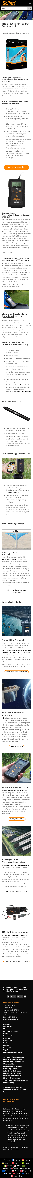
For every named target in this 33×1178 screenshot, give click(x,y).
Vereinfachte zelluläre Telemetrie (16, 672)
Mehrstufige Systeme (10, 1069)
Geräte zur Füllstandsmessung (13, 1057)
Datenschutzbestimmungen (12, 1052)
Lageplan (6, 1050)
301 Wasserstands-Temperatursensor (16, 865)
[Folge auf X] (21, 996)
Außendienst (7, 1026)
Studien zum (15, 437)
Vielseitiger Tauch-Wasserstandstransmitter (14, 860)
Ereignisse (6, 1038)
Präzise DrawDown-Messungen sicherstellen (16, 591)
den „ (21, 385)
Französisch (7, 1047)
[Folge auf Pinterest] (14, 996)
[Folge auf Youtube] (25, 996)
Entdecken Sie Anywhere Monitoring (13, 713)
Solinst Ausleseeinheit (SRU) (15, 787)
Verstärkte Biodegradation (12, 1076)
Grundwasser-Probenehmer (12, 1066)
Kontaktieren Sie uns (10, 1031)
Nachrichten (7, 1040)
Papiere (5, 1033)
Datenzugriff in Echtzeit (16, 819)
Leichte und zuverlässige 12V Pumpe (16, 961)
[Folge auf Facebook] (11, 996)
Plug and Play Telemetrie (13, 640)
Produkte (6, 1024)
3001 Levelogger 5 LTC (12, 401)
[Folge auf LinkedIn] (8, 996)
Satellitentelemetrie (16, 746)
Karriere (6, 1043)
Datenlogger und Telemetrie (12, 1059)
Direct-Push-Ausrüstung (11, 1078)
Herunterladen (8, 1036)
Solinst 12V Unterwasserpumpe (14, 935)
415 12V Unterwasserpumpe (15, 932)
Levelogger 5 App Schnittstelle (16, 453)
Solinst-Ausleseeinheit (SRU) (13, 790)
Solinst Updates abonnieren (12, 1087)
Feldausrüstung (8, 1083)
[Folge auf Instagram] (18, 996)
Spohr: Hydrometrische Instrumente (15, 1080)
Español (6, 1045)
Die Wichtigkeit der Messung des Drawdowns (13, 553)
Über (5, 1029)
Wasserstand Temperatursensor (16, 891)
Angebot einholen (16, 167)
